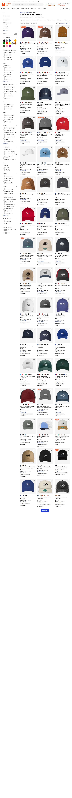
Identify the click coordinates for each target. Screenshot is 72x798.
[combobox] (28, 4)
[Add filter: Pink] (7, 46)
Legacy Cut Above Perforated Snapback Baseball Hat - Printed (44, 256)
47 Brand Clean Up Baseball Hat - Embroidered (28, 44)
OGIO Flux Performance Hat (44, 466)
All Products (23, 12)
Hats (28, 12)
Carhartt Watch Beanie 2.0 (61, 43)
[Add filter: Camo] (4, 46)
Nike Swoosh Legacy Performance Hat (60, 316)
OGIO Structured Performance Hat (27, 437)
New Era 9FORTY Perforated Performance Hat (62, 256)
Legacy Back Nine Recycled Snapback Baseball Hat (27, 256)
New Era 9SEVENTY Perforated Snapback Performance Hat (45, 165)
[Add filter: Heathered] (12, 43)
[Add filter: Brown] (15, 43)
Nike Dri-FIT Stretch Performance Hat (59, 135)
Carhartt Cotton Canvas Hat (27, 194)
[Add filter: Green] (4, 43)
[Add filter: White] (12, 40)
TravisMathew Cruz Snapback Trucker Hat (62, 407)
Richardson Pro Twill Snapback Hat (62, 195)
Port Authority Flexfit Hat (26, 104)
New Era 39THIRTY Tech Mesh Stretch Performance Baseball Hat (44, 226)
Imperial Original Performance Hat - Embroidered (44, 74)
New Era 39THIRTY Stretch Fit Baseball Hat (27, 135)
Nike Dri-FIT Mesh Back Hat (26, 315)
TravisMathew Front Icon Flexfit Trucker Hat (27, 165)
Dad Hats (5, 24)
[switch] (15, 34)
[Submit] (13, 4)
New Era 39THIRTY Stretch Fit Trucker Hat (62, 377)
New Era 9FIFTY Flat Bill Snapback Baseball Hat (43, 316)
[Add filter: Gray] (7, 40)
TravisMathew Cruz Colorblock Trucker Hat (45, 286)
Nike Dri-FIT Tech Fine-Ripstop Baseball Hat (27, 377)
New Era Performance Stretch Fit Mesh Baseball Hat (62, 346)
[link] (6, 4)
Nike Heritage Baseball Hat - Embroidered (27, 74)
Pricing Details (23, 49)
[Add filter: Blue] (10, 40)
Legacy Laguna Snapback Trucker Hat (43, 497)
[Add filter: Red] (7, 43)
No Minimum (6, 34)
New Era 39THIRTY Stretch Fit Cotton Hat (27, 225)
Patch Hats (5, 26)
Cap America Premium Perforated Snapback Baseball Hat (45, 408)
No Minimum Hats (7, 23)
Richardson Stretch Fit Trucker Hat (62, 225)
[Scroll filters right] (68, 20)
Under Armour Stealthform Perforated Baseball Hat (61, 467)
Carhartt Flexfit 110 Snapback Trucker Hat (62, 165)
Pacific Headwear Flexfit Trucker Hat (43, 437)
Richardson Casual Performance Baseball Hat (43, 377)
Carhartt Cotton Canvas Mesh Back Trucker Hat (44, 195)
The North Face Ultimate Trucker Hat (43, 346)
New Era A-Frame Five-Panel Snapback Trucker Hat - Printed (27, 408)
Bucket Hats (6, 21)
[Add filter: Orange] (15, 40)
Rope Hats (5, 28)
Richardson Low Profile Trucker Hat (62, 286)
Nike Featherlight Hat (25, 497)
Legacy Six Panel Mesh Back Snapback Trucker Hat (62, 437)
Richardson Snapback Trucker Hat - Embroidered (44, 135)
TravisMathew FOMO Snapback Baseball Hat (28, 346)
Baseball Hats (6, 17)
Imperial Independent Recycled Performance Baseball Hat (26, 287)
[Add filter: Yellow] (10, 43)
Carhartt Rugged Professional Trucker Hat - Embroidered (27, 467)
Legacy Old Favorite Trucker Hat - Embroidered (44, 44)
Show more (5, 30)
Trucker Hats (6, 19)
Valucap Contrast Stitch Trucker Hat (61, 497)
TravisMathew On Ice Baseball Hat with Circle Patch (62, 105)
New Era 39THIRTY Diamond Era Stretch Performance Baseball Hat (62, 75)
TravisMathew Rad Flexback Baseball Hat (44, 105)
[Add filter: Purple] (10, 46)
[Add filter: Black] (4, 40)
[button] (65, 5)
